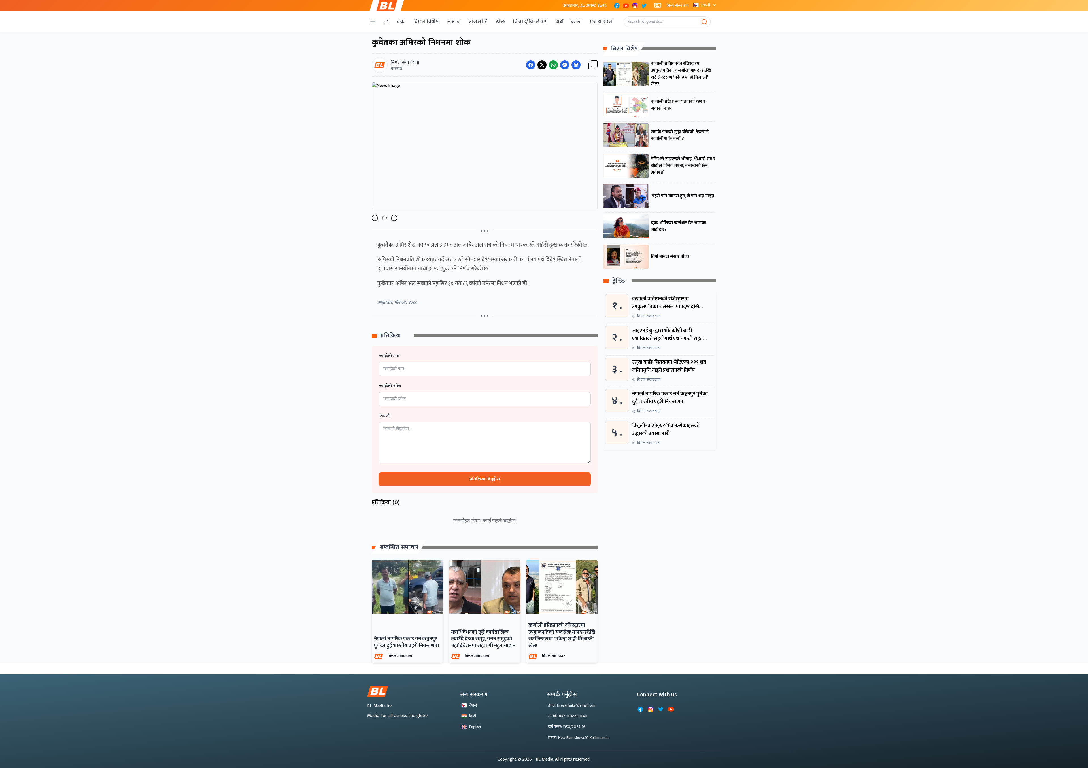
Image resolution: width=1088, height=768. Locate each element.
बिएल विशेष (426, 21)
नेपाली (705, 5)
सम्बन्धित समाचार (399, 547)
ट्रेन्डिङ (619, 281)
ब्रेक (401, 21)
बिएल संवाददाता (400, 656)
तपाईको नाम (389, 356)
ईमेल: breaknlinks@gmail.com (572, 705)
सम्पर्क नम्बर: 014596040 (567, 716)
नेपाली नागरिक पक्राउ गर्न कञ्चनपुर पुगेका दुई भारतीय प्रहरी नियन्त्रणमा (406, 642)
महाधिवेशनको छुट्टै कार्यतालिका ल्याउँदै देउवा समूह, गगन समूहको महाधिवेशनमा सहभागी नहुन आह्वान (483, 639)
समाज (454, 21)
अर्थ (559, 21)
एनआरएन (601, 21)
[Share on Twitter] (542, 64)
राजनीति (478, 21)
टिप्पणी (384, 416)
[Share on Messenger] (564, 64)
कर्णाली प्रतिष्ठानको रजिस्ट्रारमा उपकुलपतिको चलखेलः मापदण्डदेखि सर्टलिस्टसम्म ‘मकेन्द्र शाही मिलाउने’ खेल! (561, 635)
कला (576, 21)
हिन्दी (472, 716)
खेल (500, 21)
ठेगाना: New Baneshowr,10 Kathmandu (578, 737)
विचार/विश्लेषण (530, 21)
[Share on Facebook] (530, 64)
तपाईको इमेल (390, 386)
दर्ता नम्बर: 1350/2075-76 (566, 727)
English (475, 727)
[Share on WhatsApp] (553, 64)
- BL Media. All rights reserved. (561, 759)
